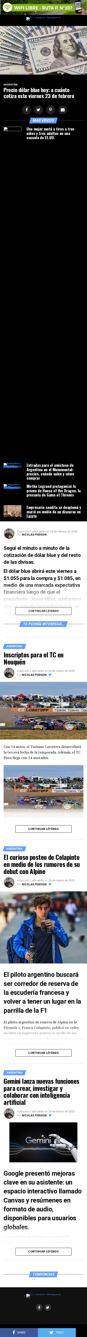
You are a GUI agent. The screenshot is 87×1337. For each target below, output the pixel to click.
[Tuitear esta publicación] (38, 110)
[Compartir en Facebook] (26, 110)
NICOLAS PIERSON (34, 534)
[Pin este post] (50, 110)
